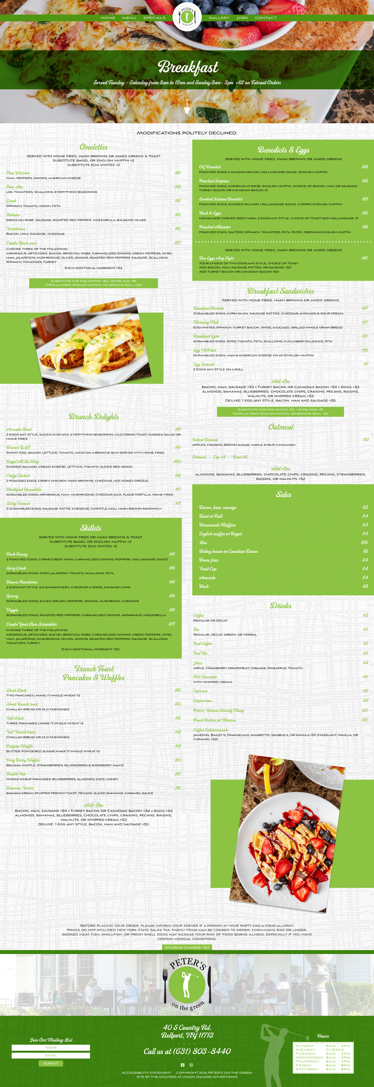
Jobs (242, 18)
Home (108, 18)
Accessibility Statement (146, 1073)
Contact (266, 18)
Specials (154, 18)
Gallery (219, 18)
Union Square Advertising (210, 1077)
